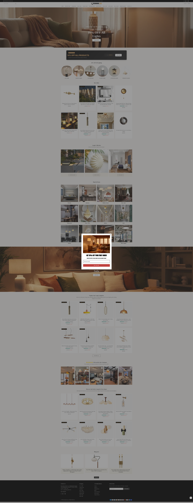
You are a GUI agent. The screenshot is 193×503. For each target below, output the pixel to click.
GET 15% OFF (96, 265)
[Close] (110, 235)
